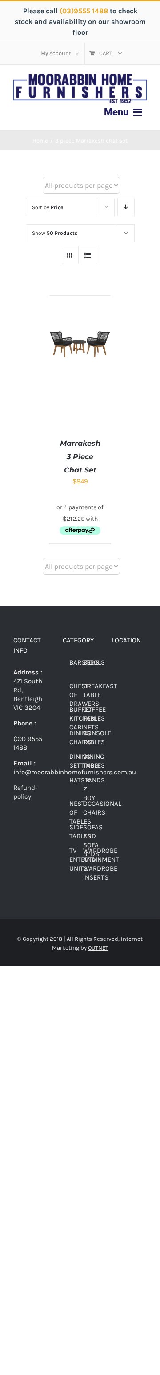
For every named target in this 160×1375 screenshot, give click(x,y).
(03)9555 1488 (85, 11)
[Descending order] (126, 207)
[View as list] (87, 255)
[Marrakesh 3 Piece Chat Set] (80, 300)
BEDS (91, 662)
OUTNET (98, 947)
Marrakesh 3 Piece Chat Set (80, 456)
